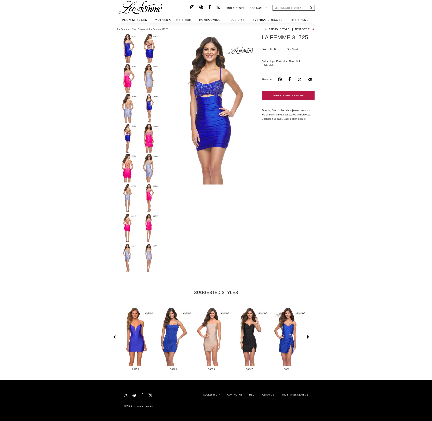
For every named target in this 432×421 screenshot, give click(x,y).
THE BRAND (299, 19)
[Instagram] (194, 8)
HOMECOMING (210, 19)
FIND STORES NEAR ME (288, 95)
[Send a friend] (310, 81)
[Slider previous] (114, 337)
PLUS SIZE (236, 19)
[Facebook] (212, 8)
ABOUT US (268, 394)
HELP (252, 394)
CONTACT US (234, 394)
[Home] (140, 7)
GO (311, 8)
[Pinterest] (203, 8)
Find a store (235, 8)
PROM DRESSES (134, 19)
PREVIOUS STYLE (279, 29)
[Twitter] (220, 8)
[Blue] (208, 109)
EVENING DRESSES (267, 19)
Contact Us (258, 8)
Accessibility (212, 394)
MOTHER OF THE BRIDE (173, 19)
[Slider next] (307, 337)
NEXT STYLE (302, 29)
